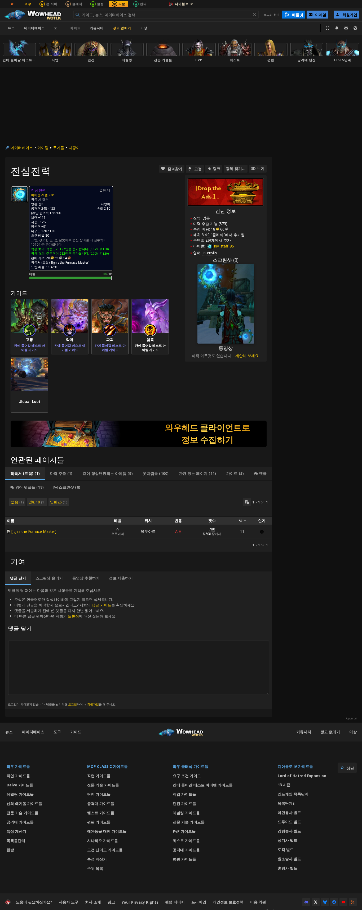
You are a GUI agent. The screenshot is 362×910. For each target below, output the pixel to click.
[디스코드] (306, 902)
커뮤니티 (97, 28)
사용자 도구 (68, 901)
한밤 (10, 849)
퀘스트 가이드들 (100, 812)
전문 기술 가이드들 (22, 812)
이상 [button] (143, 28)
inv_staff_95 (223, 246)
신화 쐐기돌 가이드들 (24, 803)
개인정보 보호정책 (228, 901)
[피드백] (346, 28)
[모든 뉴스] (12, 4)
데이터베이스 (34, 28)
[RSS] (353, 902)
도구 (57, 731)
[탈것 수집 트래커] (139, 434)
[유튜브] (343, 902)
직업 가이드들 (18, 775)
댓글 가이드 (101, 604)
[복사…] (247, 502)
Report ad (351, 718)
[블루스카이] (325, 902)
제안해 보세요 (247, 355)
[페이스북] (334, 902)
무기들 (58, 147)
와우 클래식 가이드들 (190, 766)
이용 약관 (258, 901)
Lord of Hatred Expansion (302, 775)
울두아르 (148, 531)
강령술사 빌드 (289, 831)
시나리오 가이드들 (102, 840)
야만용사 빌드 (289, 812)
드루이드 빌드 (289, 821)
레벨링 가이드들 (20, 794)
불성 (100, 4)
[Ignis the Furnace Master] (33, 531)
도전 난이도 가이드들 (105, 849)
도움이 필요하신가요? (34, 901)
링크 (216, 168)
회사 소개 (93, 901)
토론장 (73, 616)
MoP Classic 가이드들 (107, 766)
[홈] (35, 14)
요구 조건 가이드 (187, 775)
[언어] (355, 28)
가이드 (75, 28)
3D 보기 (257, 168)
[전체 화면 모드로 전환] (328, 28)
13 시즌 (284, 784)
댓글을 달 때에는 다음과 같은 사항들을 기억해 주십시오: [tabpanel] (71, 647)
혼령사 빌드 (287, 868)
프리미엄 (198, 901)
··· (155, 4)
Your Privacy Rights (140, 902)
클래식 (77, 4)
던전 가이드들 (99, 794)
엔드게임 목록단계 (293, 793)
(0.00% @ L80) (99, 253)
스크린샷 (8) (226, 260)
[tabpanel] (138, 523)
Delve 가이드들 (20, 784)
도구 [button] (57, 28)
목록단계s (286, 803)
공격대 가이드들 (20, 822)
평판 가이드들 (99, 822)
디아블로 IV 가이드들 (295, 766)
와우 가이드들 (18, 766)
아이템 (42, 147)
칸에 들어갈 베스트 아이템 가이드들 (203, 784)
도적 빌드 (286, 849)
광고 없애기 (122, 28)
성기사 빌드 (287, 840)
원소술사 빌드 (289, 858)
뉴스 (11, 28)
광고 (111, 901)
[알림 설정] (337, 28)
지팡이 (74, 147)
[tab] (25, 473)
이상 (353, 731)
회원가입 (93, 704)
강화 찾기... (235, 168)
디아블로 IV (184, 4)
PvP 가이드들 (184, 831)
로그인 (72, 704)
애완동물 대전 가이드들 (106, 831)
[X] (316, 902)
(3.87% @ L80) (99, 249)
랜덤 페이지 (175, 901)
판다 (143, 4)
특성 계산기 (16, 831)
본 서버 (52, 4)
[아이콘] (19, 194)
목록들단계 (16, 840)
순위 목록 (95, 868)
